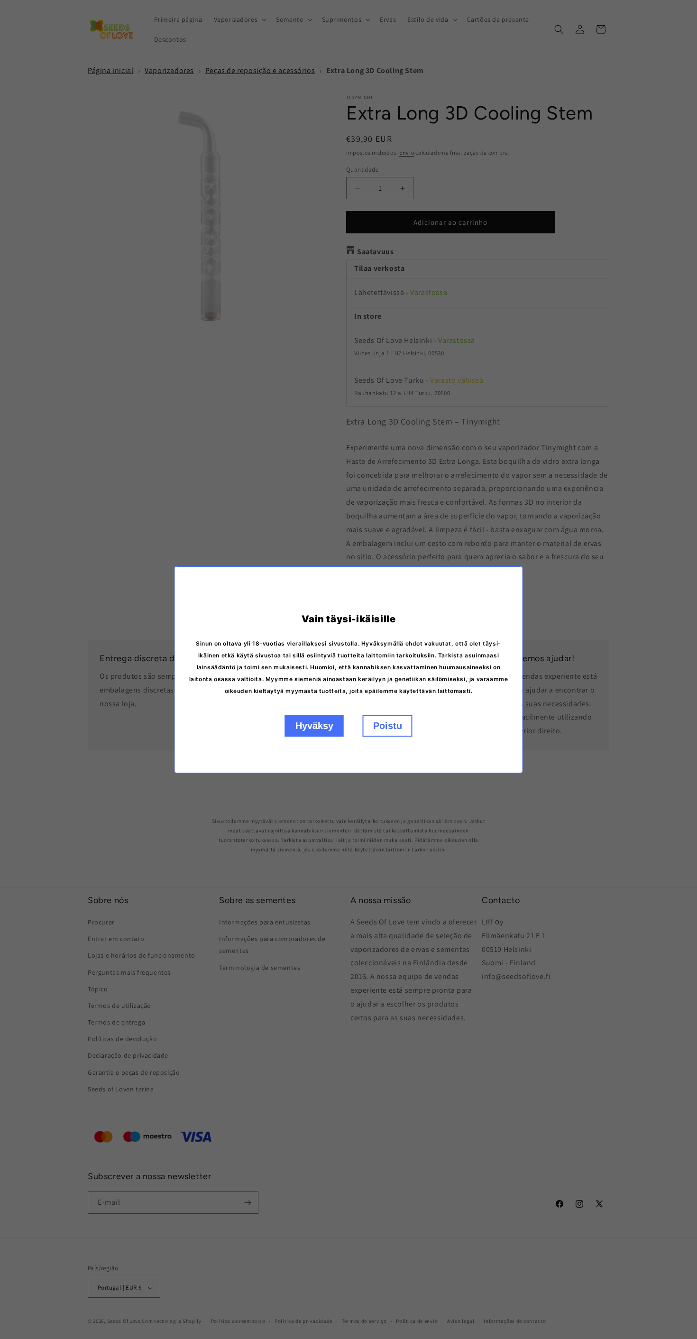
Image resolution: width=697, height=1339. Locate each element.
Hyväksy (314, 725)
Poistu (387, 725)
